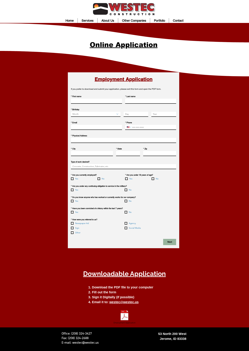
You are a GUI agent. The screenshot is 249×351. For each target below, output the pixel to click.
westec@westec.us (124, 302)
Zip (145, 149)
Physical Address (79, 136)
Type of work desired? (80, 162)
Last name (130, 96)
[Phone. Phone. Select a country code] (129, 127)
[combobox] (95, 114)
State (119, 149)
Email (74, 122)
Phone (128, 122)
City (73, 149)
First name (76, 96)
